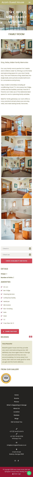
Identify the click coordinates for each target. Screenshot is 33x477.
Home (16, 395)
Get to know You (16, 422)
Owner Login (17, 474)
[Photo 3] (16, 167)
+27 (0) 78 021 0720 (16, 436)
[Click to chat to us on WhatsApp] (29, 473)
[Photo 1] (16, 125)
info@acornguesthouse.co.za (16, 445)
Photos (16, 402)
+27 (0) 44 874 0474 (17, 431)
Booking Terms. (24, 471)
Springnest (8, 471)
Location (17, 412)
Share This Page (11, 331)
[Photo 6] (16, 229)
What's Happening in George (16, 405)
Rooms (16, 398)
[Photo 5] (16, 209)
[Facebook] (18, 461)
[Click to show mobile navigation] (30, 2)
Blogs (16, 419)
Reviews (16, 415)
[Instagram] (15, 461)
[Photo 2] (16, 146)
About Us (16, 408)
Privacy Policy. (15, 471)
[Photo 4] (16, 188)
